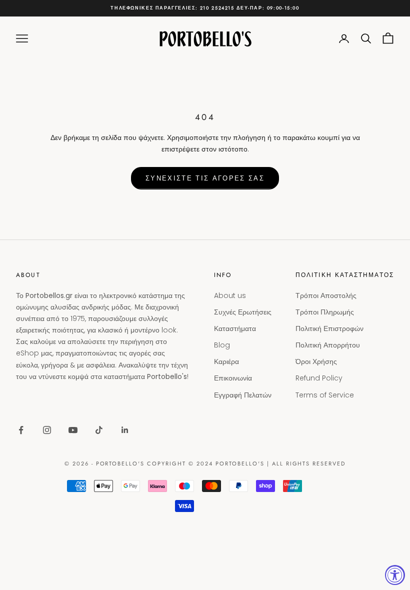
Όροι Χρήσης (316, 361)
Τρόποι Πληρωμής (325, 312)
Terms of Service (325, 395)
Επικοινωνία (233, 378)
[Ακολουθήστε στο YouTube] (73, 430)
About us (230, 295)
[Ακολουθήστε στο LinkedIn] (125, 430)
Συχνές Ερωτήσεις (243, 312)
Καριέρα (226, 361)
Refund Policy (319, 378)
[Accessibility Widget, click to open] (395, 575)
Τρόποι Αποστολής (326, 295)
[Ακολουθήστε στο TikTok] (99, 430)
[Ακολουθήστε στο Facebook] (21, 430)
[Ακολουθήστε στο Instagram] (47, 430)
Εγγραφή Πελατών (243, 395)
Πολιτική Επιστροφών (330, 329)
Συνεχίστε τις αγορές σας (205, 178)
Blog (222, 345)
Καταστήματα (235, 329)
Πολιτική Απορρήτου (328, 345)
